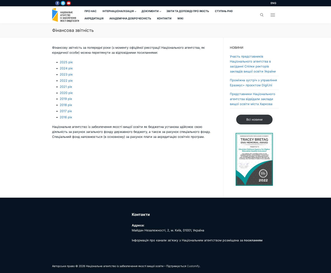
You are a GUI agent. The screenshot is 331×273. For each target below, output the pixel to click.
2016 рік (66, 117)
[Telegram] (63, 3)
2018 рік (66, 105)
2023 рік (66, 74)
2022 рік (66, 80)
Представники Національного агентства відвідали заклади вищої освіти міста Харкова (252, 99)
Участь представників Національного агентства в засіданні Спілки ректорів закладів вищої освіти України (253, 63)
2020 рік (66, 93)
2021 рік (66, 87)
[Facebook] (57, 3)
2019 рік (66, 99)
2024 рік (66, 68)
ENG (273, 3)
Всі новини (254, 119)
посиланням (253, 240)
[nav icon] (273, 15)
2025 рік (66, 62)
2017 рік (66, 111)
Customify (193, 266)
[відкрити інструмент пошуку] (262, 15)
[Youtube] (68, 3)
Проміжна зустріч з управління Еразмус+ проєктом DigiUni (253, 82)
